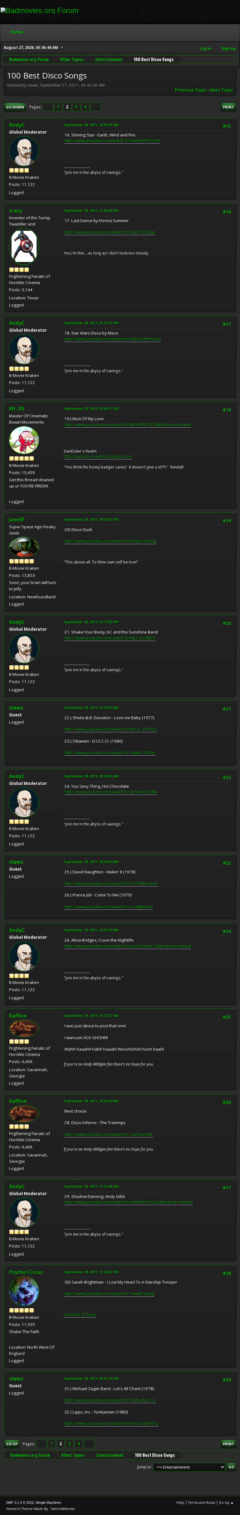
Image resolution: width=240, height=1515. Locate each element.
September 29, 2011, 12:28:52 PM (91, 1272)
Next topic (221, 90)
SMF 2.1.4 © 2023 (20, 1502)
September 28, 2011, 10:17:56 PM (91, 622)
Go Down (15, 107)
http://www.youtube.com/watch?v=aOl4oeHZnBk (110, 792)
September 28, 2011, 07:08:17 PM (91, 408)
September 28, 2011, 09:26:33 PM (91, 519)
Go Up (12, 1443)
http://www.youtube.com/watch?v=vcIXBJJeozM (108, 906)
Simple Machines (48, 1502)
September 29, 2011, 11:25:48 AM (91, 1186)
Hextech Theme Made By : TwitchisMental (40, 1508)
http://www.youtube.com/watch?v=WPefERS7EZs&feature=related (127, 424)
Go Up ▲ (226, 1502)
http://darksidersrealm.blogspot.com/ (98, 456)
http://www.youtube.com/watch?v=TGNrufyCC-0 (110, 1400)
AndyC (17, 124)
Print (228, 107)
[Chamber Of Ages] (11, 1339)
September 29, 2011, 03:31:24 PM (91, 1378)
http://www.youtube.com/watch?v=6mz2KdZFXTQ (111, 1423)
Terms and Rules (201, 1502)
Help (180, 1502)
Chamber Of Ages (80, 1314)
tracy (15, 210)
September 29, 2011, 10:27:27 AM (91, 1015)
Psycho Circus (26, 1272)
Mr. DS (17, 408)
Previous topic (191, 90)
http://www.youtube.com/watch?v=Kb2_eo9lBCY (110, 638)
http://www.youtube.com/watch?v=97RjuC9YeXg (110, 541)
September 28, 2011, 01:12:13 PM (91, 323)
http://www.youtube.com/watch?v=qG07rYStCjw (109, 232)
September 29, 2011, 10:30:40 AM (91, 1101)
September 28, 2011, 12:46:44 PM (91, 210)
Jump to (144, 1466)
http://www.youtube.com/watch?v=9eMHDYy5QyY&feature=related (128, 1202)
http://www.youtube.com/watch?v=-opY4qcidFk (108, 1134)
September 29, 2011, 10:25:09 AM (91, 930)
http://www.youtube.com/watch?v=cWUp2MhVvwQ (112, 339)
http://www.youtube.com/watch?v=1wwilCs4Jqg (109, 1293)
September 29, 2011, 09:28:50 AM (91, 861)
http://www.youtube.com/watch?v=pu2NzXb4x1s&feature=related (127, 946)
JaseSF (17, 519)
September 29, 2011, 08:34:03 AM (91, 776)
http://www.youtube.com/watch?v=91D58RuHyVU (111, 883)
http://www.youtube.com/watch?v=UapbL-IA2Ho (109, 752)
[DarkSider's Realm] (11, 494)
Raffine (18, 1015)
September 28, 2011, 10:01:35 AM (91, 124)
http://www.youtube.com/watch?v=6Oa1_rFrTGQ (110, 729)
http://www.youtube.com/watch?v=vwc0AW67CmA (112, 140)
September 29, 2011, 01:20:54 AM (91, 707)
